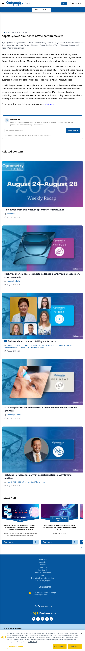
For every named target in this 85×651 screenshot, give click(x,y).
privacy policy (46, 135)
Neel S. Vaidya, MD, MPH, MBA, (18, 482)
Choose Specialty (40, 10)
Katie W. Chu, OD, (65, 345)
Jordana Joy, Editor (13, 281)
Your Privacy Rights (43, 580)
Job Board (42, 570)
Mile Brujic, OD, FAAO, (37, 345)
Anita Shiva (11, 214)
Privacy (42, 575)
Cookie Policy (32, 642)
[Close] (81, 633)
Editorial (42, 564)
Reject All (74, 646)
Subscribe (72, 130)
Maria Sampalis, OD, (12, 347)
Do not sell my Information (42, 578)
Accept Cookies (59, 646)
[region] (42, 640)
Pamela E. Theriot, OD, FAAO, (17, 345)
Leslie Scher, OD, (52, 345)
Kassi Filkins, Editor (38, 482)
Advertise (42, 559)
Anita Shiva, (25, 347)
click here (49, 104)
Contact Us (42, 567)
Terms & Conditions (42, 572)
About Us (42, 562)
